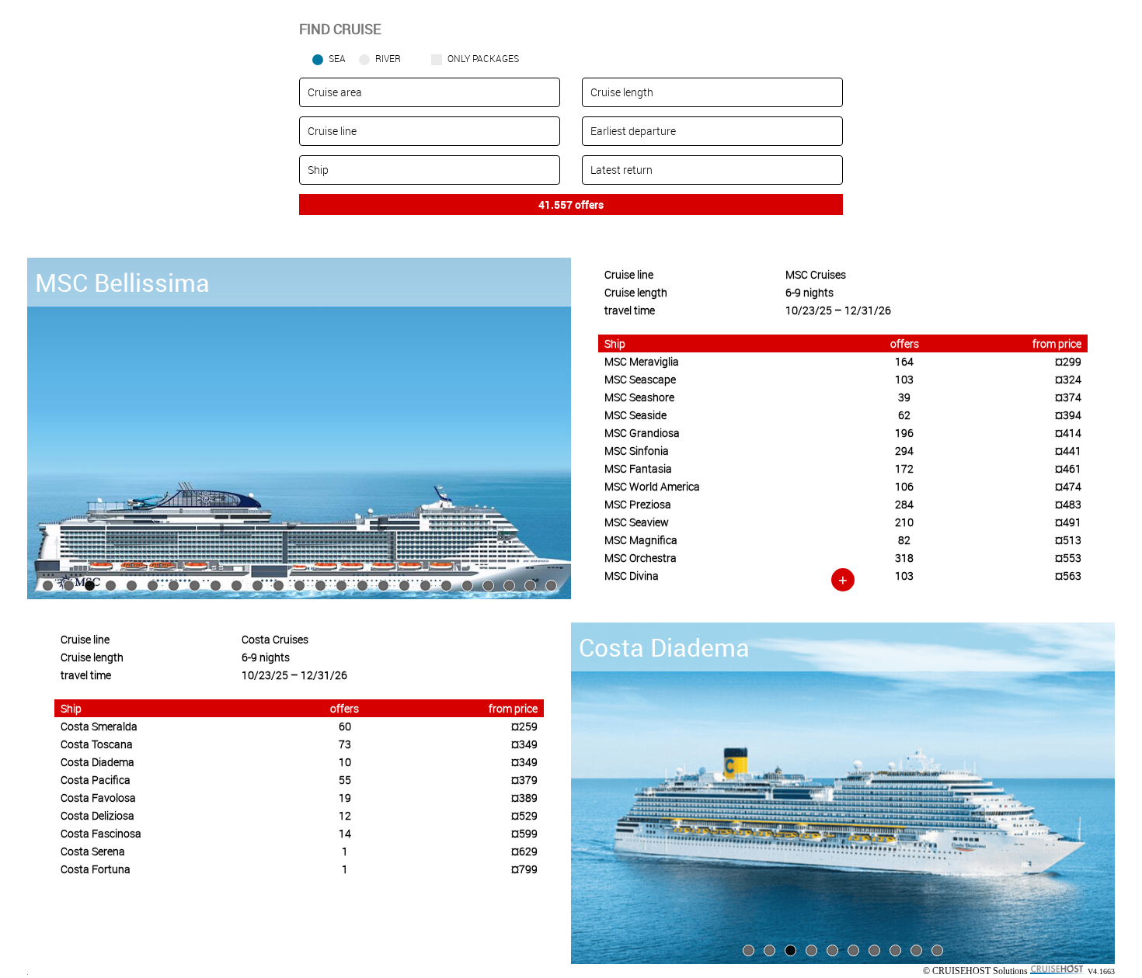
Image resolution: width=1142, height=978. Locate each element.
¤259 (524, 726)
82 (904, 539)
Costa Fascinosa (101, 833)
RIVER (388, 58)
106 (904, 486)
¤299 (1068, 361)
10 (345, 761)
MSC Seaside (635, 415)
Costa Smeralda (99, 726)
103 (904, 379)
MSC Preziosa (637, 504)
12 (345, 815)
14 (345, 833)
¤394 (1068, 415)
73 (345, 744)
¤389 (524, 797)
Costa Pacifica (96, 779)
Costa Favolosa (98, 797)
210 (904, 522)
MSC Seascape (640, 379)
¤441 (1068, 450)
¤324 (1068, 379)
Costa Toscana (97, 744)
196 (904, 432)
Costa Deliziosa (97, 815)
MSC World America (652, 486)
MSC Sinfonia (636, 450)
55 (345, 779)
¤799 (524, 869)
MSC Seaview (636, 522)
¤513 (1068, 539)
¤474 (1068, 486)
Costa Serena (93, 851)
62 (904, 415)
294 (904, 450)
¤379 (524, 779)
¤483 (1068, 504)
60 (345, 726)
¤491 (1068, 522)
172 (904, 468)
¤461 (1068, 468)
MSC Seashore (639, 397)
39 (904, 397)
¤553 (1068, 557)
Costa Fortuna (96, 869)
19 (345, 797)
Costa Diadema (97, 761)
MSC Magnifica (640, 539)
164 (904, 361)
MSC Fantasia (638, 468)
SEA (337, 58)
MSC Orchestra (640, 557)
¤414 (1068, 432)
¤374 (1068, 397)
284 (904, 504)
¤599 (524, 833)
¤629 (524, 851)
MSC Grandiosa (642, 432)
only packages (483, 58)
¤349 (524, 744)
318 (904, 557)
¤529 (524, 815)
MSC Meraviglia (641, 361)
